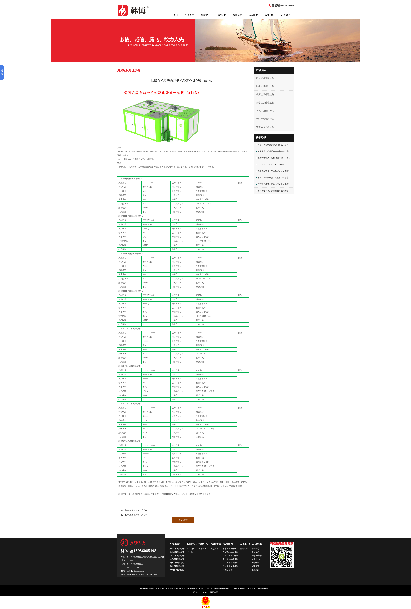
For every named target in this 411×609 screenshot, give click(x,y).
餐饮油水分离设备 (265, 127)
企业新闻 (190, 548)
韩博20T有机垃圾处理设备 (136, 510)
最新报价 (244, 548)
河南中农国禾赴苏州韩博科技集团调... (274, 145)
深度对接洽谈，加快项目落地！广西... (274, 158)
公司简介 (256, 552)
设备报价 (270, 15)
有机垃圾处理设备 (265, 111)
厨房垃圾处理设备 (265, 78)
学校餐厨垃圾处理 (230, 559)
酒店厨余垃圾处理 (230, 563)
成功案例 (253, 15)
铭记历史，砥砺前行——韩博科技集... (274, 151)
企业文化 (256, 559)
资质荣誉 (256, 566)
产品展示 (189, 15)
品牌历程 (256, 563)
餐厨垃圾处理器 (176, 588)
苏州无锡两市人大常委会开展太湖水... (274, 191)
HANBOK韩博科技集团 (133, 10)
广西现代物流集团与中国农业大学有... (274, 184)
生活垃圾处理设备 (265, 119)
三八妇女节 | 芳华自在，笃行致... (271, 164)
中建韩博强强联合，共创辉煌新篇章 (273, 177)
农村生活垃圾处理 (230, 566)
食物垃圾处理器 (190, 588)
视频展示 (237, 15)
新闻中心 (205, 15)
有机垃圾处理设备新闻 (230, 588)
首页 (175, 15)
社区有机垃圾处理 (230, 555)
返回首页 (183, 520)
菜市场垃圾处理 (229, 548)
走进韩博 (286, 15)
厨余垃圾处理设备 (265, 86)
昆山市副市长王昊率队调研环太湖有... (274, 171)
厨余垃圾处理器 (162, 588)
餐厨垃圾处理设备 (265, 94)
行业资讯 (190, 552)
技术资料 (202, 548)
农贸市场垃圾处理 (230, 552)
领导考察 (256, 548)
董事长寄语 (257, 555)
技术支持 (221, 15)
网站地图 (214, 592)
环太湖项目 (227, 570)
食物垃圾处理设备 (265, 102)
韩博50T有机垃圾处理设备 (136, 515)
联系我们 (256, 570)
